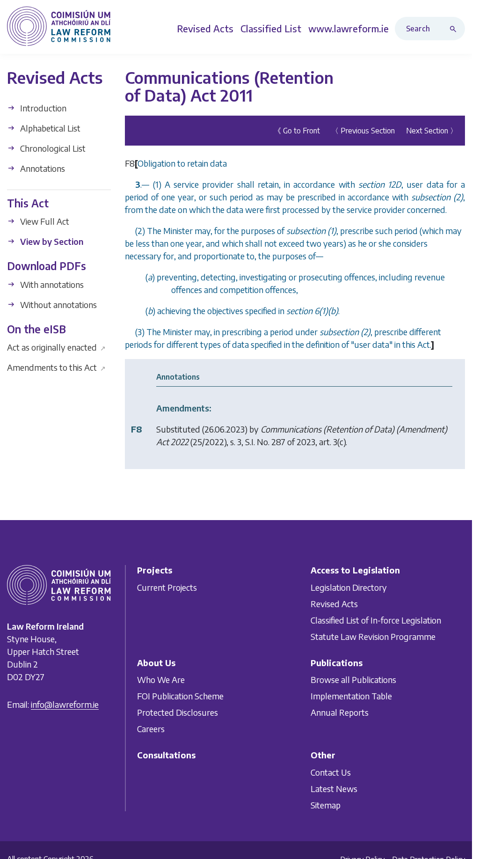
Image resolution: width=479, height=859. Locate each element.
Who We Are (161, 679)
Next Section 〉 (431, 130)
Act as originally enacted (56, 347)
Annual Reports (340, 712)
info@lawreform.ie (65, 704)
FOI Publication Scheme (180, 695)
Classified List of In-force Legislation (376, 620)
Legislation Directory (349, 587)
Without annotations (57, 304)
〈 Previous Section (363, 130)
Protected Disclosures (177, 712)
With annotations (51, 284)
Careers (151, 728)
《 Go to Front (297, 130)
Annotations (41, 168)
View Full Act (43, 221)
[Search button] (455, 28)
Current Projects (167, 587)
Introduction (42, 108)
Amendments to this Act (56, 367)
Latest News (334, 788)
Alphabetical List (49, 128)
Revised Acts (334, 603)
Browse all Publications (353, 679)
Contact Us (331, 772)
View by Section (50, 241)
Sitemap (326, 805)
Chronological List (52, 148)
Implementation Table (351, 695)
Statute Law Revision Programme (373, 636)
